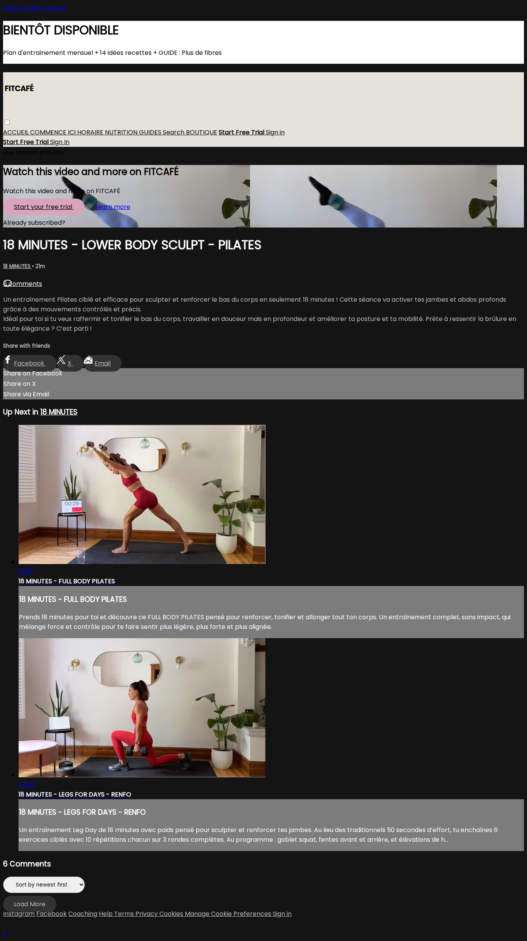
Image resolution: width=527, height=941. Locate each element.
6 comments (22, 283)
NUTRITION (122, 132)
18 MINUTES (17, 266)
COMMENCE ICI (53, 132)
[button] (7, 122)
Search (174, 132)
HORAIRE (91, 132)
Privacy (147, 913)
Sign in (275, 132)
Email (103, 363)
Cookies (172, 913)
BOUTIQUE (201, 132)
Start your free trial (44, 206)
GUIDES (151, 132)
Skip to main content (34, 7)
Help (106, 913)
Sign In (59, 142)
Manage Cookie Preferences (229, 913)
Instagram (19, 913)
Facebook (30, 363)
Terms (124, 913)
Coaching (82, 913)
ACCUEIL (16, 132)
